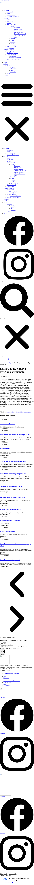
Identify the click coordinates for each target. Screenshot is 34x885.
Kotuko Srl (8, 875)
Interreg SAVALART (13, 59)
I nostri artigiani (11, 54)
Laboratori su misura (19, 35)
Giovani (12, 42)
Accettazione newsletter (6, 645)
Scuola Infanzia (18, 29)
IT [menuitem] (4, 356)
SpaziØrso (10, 21)
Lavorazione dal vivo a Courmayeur (11, 486)
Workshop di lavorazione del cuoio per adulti (14, 434)
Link (4, 676)
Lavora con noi (11, 15)
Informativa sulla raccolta (10, 883)
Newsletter (6, 678)
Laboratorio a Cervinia (7, 424)
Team (8, 13)
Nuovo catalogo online (7, 531)
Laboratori (13, 72)
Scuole (12, 26)
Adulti (12, 43)
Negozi (12, 67)
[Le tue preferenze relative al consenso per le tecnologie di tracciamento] (3, 883)
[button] (17, 111)
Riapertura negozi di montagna (10, 520)
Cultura (5, 18)
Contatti (5, 75)
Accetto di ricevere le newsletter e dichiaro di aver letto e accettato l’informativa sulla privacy (16, 647)
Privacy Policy (4, 874)
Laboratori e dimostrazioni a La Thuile (12, 497)
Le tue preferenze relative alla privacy (19, 879)
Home (1, 363)
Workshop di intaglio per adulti (10, 560)
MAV (8, 19)
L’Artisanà (10, 12)
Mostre (9, 23)
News (5, 62)
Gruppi (12, 40)
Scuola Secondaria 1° (20, 32)
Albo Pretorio (7, 675)
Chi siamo (6, 10)
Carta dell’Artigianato (13, 16)
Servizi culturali (11, 46)
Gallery (5, 64)
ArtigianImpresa (11, 56)
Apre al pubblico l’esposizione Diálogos (13, 461)
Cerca (1, 319)
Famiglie (12, 38)
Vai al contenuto (4, 0)
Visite (15, 37)
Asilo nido (17, 27)
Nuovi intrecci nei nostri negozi (10, 509)
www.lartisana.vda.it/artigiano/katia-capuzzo (19, 412)
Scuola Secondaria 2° (20, 34)
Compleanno (14, 45)
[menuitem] (4, 356)
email (1, 643)
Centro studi (10, 48)
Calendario (6, 61)
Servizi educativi (11, 24)
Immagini (9, 65)
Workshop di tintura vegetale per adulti (13, 474)
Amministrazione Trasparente (11, 673)
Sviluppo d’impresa (8, 49)
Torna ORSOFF (5, 449)
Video (8, 73)
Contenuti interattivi (15, 57)
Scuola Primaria (18, 31)
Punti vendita (10, 51)
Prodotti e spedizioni (12, 53)
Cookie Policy (13, 874)
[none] (18, 358)
